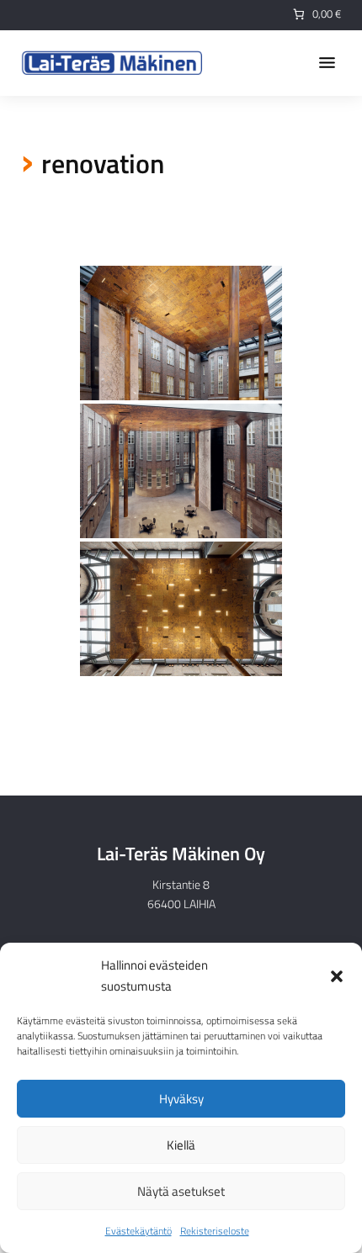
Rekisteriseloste (214, 1231)
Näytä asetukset (181, 1191)
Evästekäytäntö (138, 1231)
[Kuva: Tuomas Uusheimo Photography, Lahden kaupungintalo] (181, 333)
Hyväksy (181, 1098)
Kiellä (181, 1145)
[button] (336, 976)
